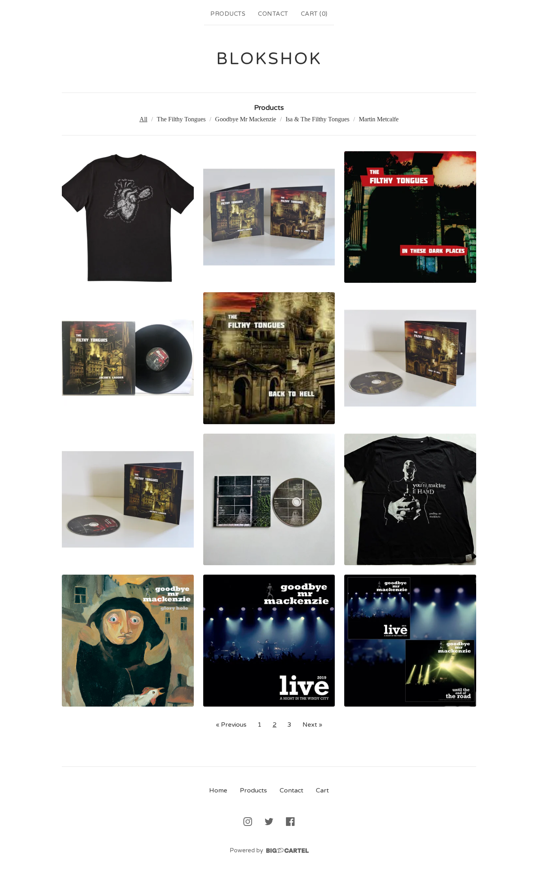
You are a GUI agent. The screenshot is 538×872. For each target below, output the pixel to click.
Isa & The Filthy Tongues (317, 119)
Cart (322, 790)
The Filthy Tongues (181, 119)
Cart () (314, 13)
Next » (312, 725)
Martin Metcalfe (379, 119)
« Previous (231, 725)
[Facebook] (290, 821)
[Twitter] (269, 821)
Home (218, 790)
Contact (273, 13)
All (143, 119)
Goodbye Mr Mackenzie (245, 119)
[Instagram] (247, 821)
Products (227, 13)
